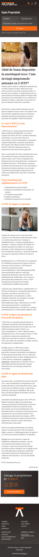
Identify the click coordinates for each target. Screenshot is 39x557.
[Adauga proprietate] (29, 3)
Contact (24, 526)
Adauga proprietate (14, 492)
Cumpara (4, 521)
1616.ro (24, 553)
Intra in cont (6, 532)
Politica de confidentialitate (27, 535)
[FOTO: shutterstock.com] (19, 66)
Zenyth (4, 439)
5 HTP (14, 118)
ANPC (22, 538)
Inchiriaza (5, 524)
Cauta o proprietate (9, 537)
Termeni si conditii (28, 532)
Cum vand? (24, 521)
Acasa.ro (9, 3)
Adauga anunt (6, 539)
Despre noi (5, 528)
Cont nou (5, 534)
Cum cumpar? (25, 524)
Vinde (3, 526)
